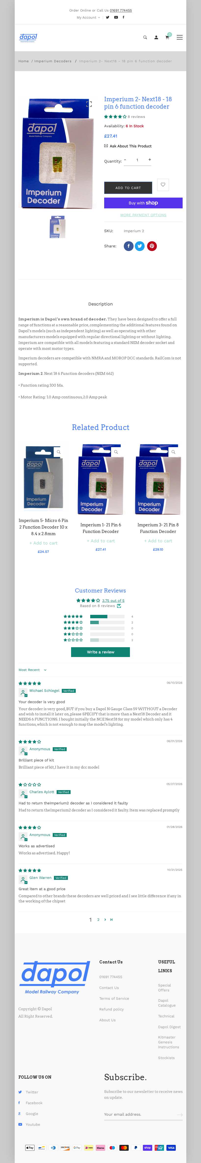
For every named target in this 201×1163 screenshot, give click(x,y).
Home (23, 61)
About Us (107, 1020)
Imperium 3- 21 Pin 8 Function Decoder (158, 528)
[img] (30, 683)
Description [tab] (100, 303)
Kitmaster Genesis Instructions (168, 1042)
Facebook (34, 1103)
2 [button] (98, 919)
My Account (86, 17)
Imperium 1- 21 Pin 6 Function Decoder (100, 528)
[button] (116, 116)
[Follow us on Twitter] (140, 246)
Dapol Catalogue (167, 1003)
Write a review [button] (100, 652)
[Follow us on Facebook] (129, 246)
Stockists (166, 1058)
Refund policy (111, 1009)
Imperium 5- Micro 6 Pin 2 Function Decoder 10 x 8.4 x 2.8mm (43, 527)
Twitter (32, 1092)
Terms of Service (114, 998)
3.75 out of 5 (113, 600)
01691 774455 (110, 977)
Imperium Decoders (53, 61)
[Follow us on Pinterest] (152, 246)
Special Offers (164, 987)
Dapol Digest (169, 1027)
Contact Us (109, 988)
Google (32, 1114)
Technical (166, 1016)
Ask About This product (130, 146)
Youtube (33, 1124)
